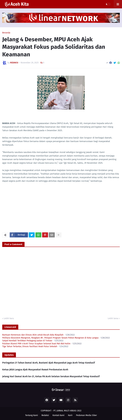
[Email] (52, 234)
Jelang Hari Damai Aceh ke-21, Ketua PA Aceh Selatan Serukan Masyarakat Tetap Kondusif (51, 376)
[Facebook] (110, 63)
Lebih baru (9, 318)
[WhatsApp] (119, 63)
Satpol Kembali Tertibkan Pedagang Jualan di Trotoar (27, 340)
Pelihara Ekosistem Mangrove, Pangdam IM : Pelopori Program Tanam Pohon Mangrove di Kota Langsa (50, 338)
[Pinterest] (45, 234)
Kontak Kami (58, 415)
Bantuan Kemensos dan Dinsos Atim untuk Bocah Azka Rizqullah (32, 335)
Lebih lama (113, 318)
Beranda (6, 33)
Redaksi (45, 415)
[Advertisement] (24, 208)
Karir (70, 415)
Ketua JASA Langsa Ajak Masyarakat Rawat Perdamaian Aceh (35, 369)
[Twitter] (115, 63)
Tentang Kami (31, 415)
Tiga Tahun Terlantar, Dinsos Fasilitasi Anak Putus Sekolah (29, 346)
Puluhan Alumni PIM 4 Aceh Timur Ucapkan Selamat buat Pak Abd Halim (36, 343)
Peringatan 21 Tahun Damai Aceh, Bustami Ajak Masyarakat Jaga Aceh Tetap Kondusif (48, 362)
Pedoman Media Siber (86, 415)
